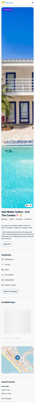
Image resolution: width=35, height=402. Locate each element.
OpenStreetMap (19, 372)
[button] (20, 362)
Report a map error (28, 372)
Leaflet (12, 372)
